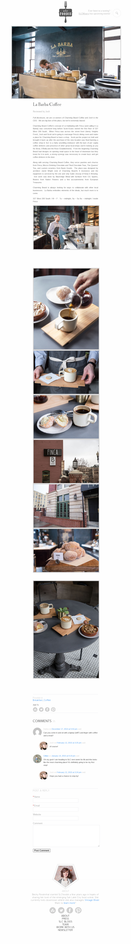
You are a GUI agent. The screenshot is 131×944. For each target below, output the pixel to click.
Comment (37, 823)
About (65, 915)
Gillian (45, 756)
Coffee (47, 700)
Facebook (47, 709)
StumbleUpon (35, 709)
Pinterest (53, 709)
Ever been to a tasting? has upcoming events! (94, 12)
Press (65, 918)
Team (65, 924)
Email (36, 805)
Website (37, 814)
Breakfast (38, 700)
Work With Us (65, 927)
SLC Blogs (65, 921)
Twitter (41, 709)
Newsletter (65, 930)
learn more (69, 903)
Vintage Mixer (92, 900)
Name (36, 797)
